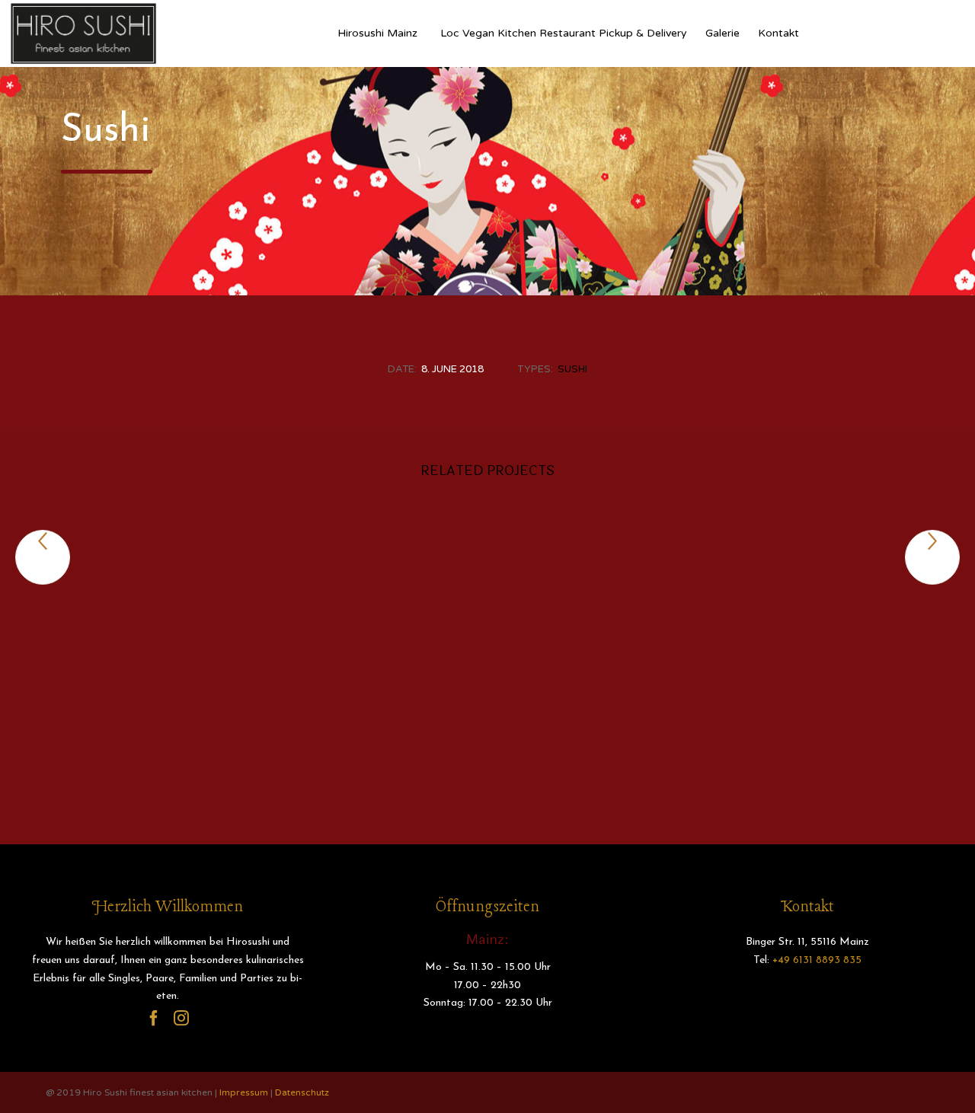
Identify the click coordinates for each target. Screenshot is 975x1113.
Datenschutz (302, 1092)
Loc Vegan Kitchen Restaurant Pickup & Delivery (563, 33)
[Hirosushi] (84, 33)
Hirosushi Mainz (377, 33)
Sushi (572, 369)
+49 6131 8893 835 (817, 960)
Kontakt (778, 33)
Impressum (243, 1092)
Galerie (722, 33)
